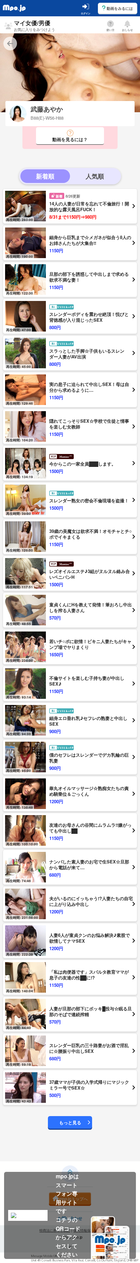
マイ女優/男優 (34, 25)
